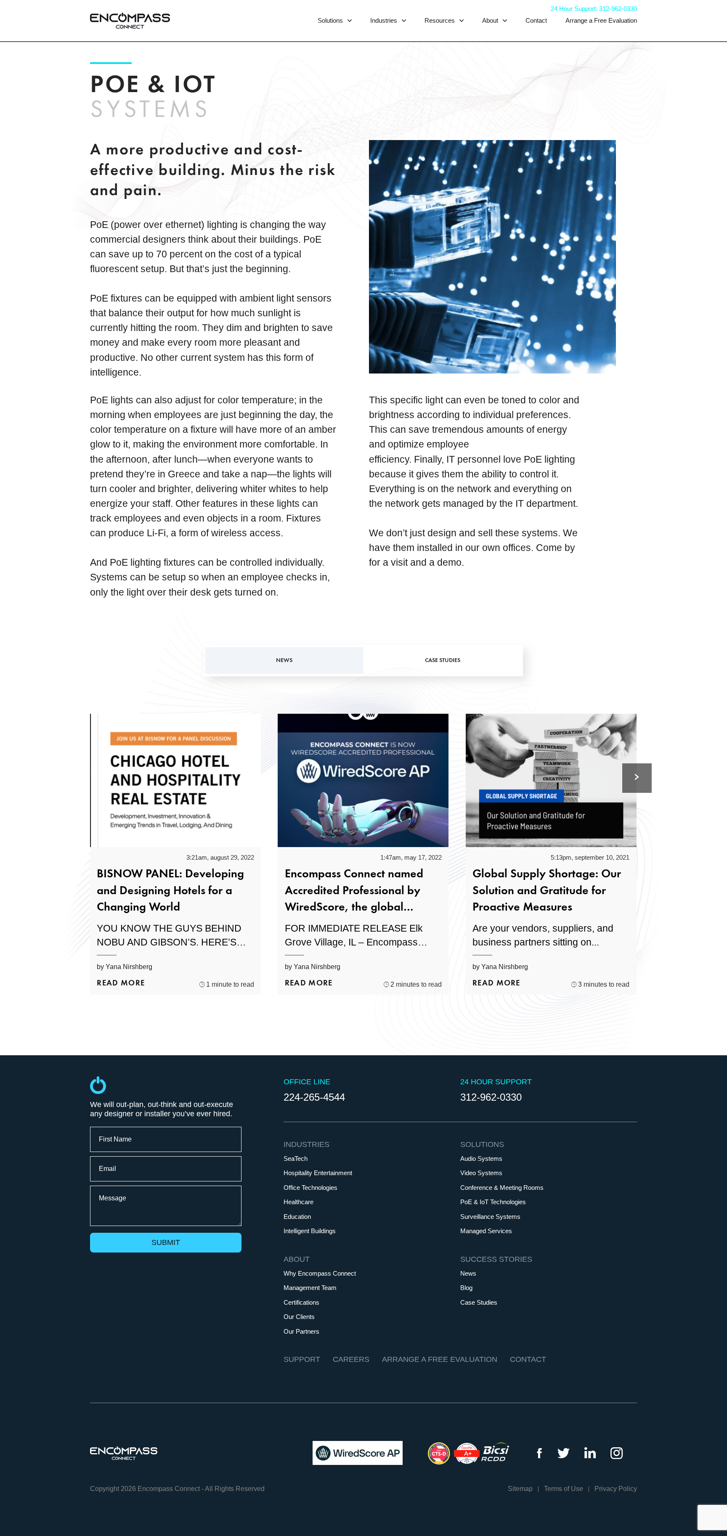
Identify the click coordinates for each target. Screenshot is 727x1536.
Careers (351, 1359)
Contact (536, 20)
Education (297, 1216)
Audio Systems (481, 1158)
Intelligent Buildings (310, 1231)
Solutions (331, 20)
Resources (440, 20)
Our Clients (299, 1317)
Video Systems (481, 1173)
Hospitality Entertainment (318, 1173)
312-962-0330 (491, 1097)
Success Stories (496, 1259)
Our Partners (301, 1331)
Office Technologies (310, 1187)
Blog (466, 1287)
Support (302, 1359)
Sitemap (520, 1488)
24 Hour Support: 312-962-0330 (594, 8)
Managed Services (486, 1231)
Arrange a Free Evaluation (601, 20)
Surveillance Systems (490, 1216)
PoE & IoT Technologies (493, 1202)
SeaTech (296, 1158)
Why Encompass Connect (320, 1273)
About (491, 20)
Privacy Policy (615, 1488)
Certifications (301, 1302)
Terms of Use (563, 1488)
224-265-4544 (314, 1097)
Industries (384, 20)
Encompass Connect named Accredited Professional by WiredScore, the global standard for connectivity (354, 892)
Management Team (310, 1287)
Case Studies (478, 1302)
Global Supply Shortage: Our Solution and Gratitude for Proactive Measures (546, 891)
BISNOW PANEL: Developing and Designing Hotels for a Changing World (170, 891)
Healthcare (298, 1202)
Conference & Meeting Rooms (502, 1187)
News (468, 1273)
